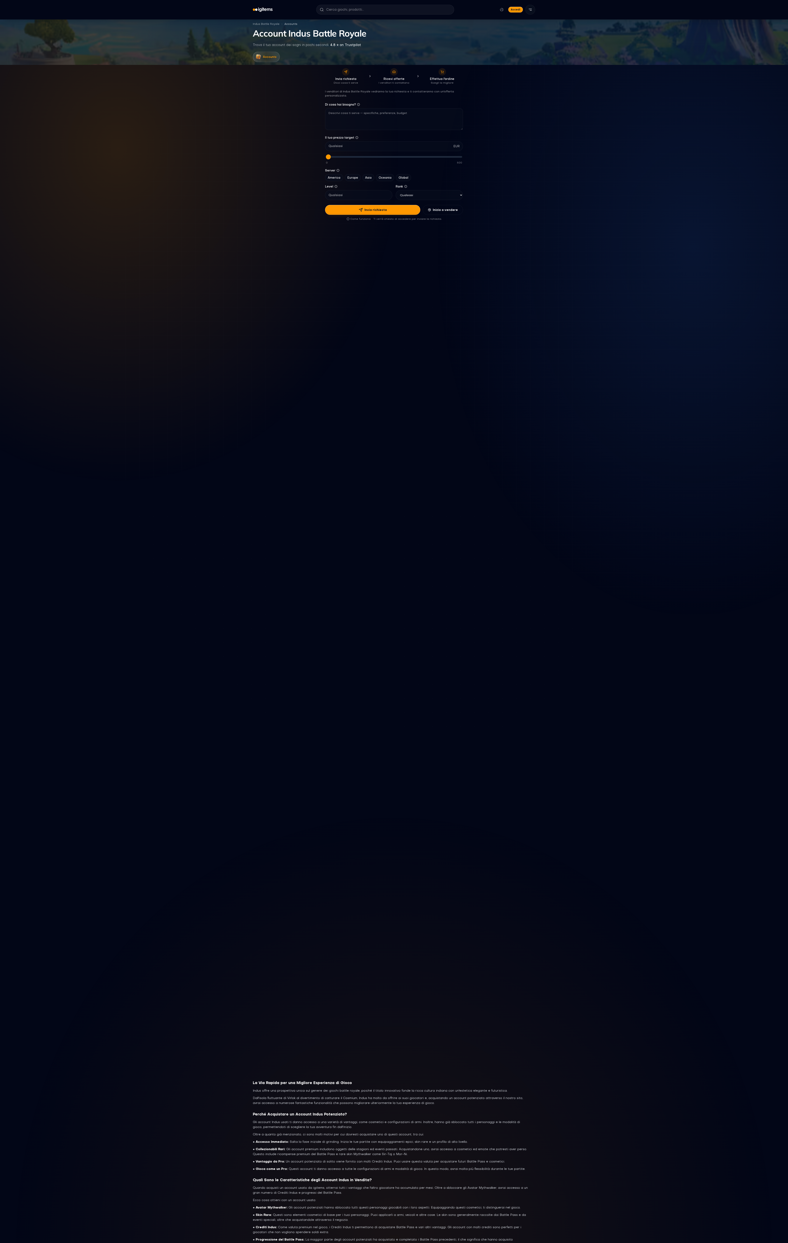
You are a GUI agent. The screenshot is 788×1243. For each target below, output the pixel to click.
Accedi (515, 9)
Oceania (385, 177)
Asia (368, 177)
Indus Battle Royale (266, 24)
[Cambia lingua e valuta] (502, 10)
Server (330, 170)
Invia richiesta (375, 210)
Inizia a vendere (445, 210)
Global (403, 177)
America (334, 177)
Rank (399, 186)
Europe (352, 177)
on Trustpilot (345, 45)
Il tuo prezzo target (339, 137)
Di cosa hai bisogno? (340, 104)
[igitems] (262, 10)
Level (329, 186)
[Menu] (530, 10)
